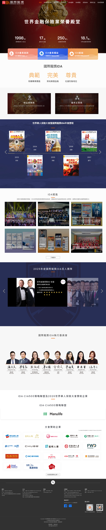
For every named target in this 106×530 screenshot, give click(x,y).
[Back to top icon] (101, 528)
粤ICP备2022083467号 (53, 525)
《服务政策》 (50, 524)
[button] (6, 152)
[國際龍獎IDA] (13, 2)
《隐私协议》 (55, 524)
